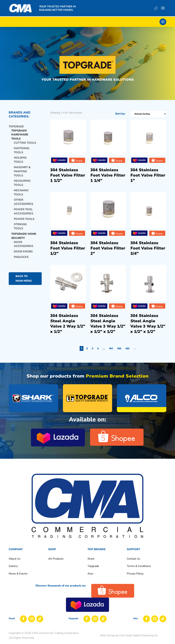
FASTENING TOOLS (21, 150)
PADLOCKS (21, 257)
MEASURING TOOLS (22, 183)
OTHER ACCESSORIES (23, 202)
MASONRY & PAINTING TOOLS (22, 171)
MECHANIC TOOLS (21, 192)
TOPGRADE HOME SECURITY (23, 236)
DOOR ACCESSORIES (23, 244)
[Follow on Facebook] (23, 618)
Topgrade (16, 126)
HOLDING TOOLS (20, 160)
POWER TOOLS (24, 219)
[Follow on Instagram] (31, 618)
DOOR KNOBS (23, 251)
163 (127, 348)
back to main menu (24, 278)
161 (111, 348)
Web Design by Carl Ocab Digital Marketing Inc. (129, 635)
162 (119, 348)
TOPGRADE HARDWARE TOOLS (19, 135)
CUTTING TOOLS (25, 143)
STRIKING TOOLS (20, 226)
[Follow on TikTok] (39, 618)
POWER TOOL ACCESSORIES (23, 211)
